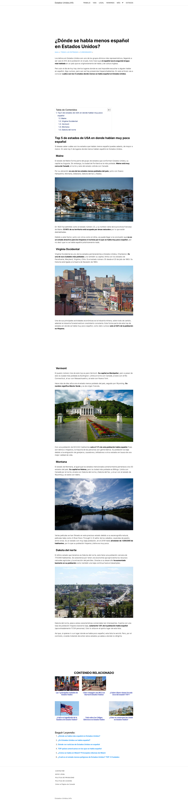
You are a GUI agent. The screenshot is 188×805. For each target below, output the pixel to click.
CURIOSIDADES (86, 52)
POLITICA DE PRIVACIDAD (64, 777)
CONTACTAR (59, 771)
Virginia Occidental (70, 121)
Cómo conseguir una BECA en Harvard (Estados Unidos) (94, 694)
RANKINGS (110, 3)
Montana (65, 127)
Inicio (57, 52)
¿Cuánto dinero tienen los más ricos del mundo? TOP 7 (121, 694)
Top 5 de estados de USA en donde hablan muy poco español (80, 114)
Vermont (65, 124)
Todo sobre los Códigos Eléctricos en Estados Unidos (94, 719)
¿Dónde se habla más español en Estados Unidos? (79, 736)
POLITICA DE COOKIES (63, 781)
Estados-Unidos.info (64, 3)
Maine (63, 118)
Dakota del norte (69, 130)
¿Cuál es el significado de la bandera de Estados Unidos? (66, 719)
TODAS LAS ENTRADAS (69, 52)
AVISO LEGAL (60, 774)
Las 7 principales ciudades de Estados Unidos (67, 694)
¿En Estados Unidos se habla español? (74, 740)
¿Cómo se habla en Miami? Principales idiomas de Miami (82, 753)
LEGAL (101, 3)
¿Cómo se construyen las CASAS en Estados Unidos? (121, 719)
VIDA (94, 3)
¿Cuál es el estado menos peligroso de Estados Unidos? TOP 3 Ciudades (88, 757)
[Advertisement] (94, 20)
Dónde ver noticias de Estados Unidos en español (79, 744)
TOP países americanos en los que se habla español (80, 749)
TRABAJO (86, 3)
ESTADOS (129, 3)
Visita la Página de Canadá (65, 784)
